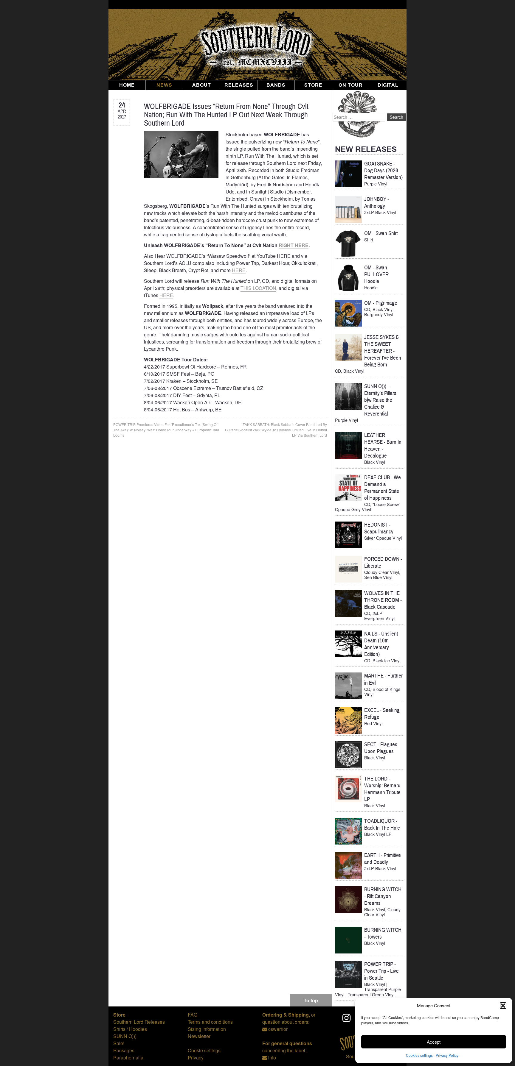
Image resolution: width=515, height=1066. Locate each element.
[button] (503, 1006)
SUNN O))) (124, 1036)
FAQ (192, 1014)
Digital (388, 85)
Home (127, 85)
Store (313, 85)
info (272, 1057)
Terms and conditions (210, 1021)
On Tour (351, 85)
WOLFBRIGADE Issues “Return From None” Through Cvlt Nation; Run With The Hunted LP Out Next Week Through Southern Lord (226, 115)
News (164, 85)
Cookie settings (204, 1050)
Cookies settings (419, 1055)
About (201, 85)
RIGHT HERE (293, 245)
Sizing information (207, 1029)
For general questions (287, 1043)
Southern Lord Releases (139, 1021)
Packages (123, 1050)
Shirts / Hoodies (130, 1029)
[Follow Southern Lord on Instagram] (346, 1018)
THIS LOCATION (258, 288)
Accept (433, 1042)
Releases (238, 85)
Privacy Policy (447, 1055)
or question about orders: (288, 1018)
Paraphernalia (128, 1057)
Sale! (118, 1043)
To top (311, 1000)
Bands (276, 85)
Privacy (196, 1057)
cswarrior (278, 1029)
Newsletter (199, 1036)
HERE (239, 270)
